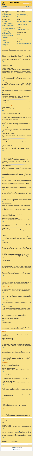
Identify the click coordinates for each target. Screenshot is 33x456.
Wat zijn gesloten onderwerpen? (5, 44)
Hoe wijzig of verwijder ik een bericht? (6, 29)
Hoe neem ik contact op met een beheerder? (22, 44)
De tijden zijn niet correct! (4, 21)
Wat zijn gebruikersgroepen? (20, 13)
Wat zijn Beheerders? (19, 12)
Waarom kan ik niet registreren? (5, 13)
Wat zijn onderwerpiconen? (5, 45)
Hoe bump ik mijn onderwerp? (5, 37)
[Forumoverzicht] (5, 3)
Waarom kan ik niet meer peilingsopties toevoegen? (7, 31)
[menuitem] (6, 6)
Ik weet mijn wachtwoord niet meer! (5, 16)
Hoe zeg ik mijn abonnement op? (20, 36)
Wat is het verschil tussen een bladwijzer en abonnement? (23, 33)
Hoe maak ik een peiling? (4, 30)
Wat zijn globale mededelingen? (5, 42)
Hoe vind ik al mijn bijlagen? (20, 39)
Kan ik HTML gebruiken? (4, 40)
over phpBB (27, 421)
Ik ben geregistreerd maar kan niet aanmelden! (7, 14)
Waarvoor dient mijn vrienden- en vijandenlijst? (22, 24)
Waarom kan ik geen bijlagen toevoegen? (6, 33)
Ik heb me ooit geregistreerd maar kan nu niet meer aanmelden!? (9, 15)
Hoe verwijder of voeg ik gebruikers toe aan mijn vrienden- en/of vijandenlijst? (24, 25)
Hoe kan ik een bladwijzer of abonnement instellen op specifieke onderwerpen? (24, 34)
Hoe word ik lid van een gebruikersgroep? (21, 14)
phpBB (14, 447)
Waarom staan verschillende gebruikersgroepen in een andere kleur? (24, 16)
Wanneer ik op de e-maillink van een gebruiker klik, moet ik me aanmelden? (8, 26)
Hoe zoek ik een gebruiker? (20, 30)
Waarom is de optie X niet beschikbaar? (21, 42)
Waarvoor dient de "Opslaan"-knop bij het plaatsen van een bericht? (8, 35)
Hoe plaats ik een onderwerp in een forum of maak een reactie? (8, 28)
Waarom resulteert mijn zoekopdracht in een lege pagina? (23, 29)
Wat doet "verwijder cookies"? (5, 17)
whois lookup (18, 431)
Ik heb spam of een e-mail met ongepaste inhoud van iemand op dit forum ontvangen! (24, 21)
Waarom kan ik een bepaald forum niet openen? (7, 32)
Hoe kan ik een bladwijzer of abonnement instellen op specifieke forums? (24, 35)
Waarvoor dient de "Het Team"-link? (21, 17)
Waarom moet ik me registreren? (5, 12)
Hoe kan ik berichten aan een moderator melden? (7, 34)
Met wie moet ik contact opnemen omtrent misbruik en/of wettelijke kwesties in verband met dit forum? (24, 43)
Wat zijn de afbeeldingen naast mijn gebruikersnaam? (7, 23)
